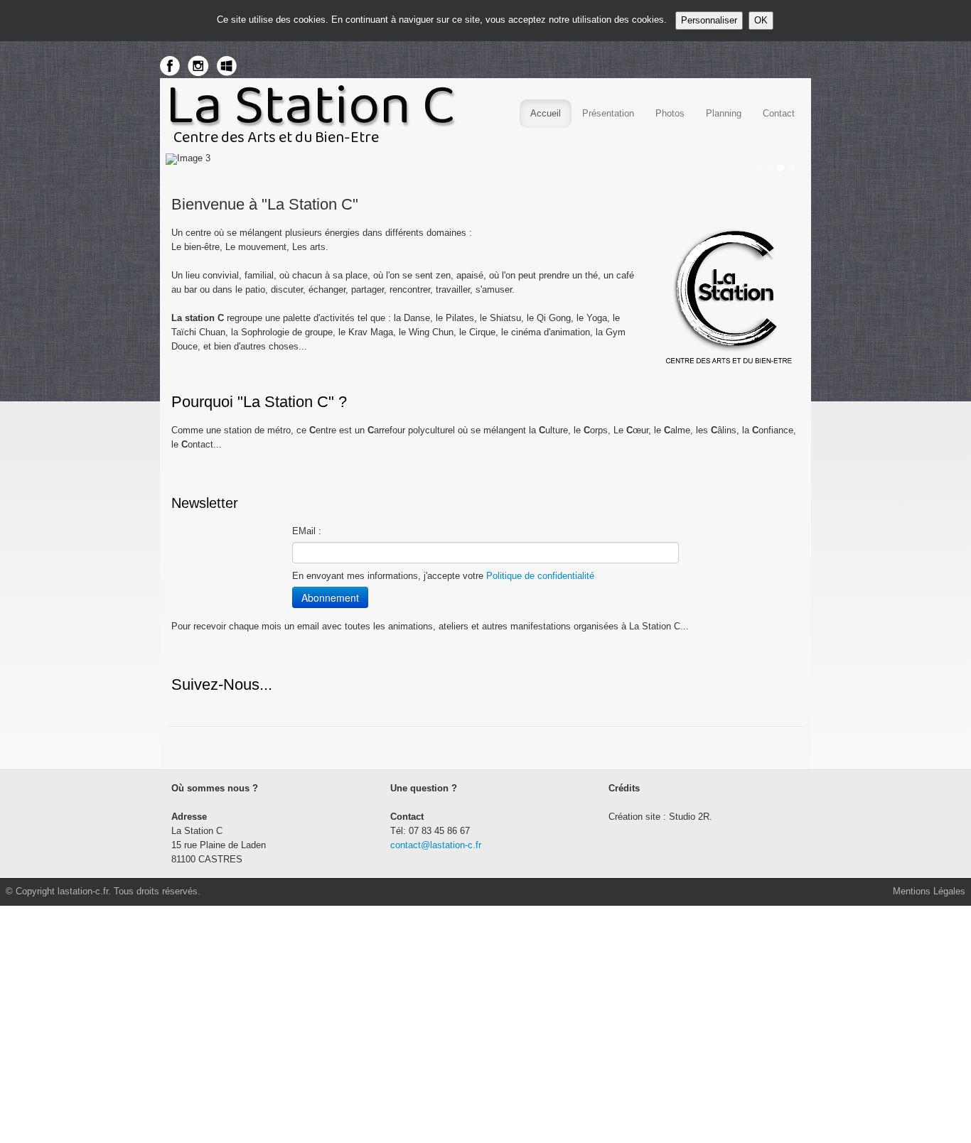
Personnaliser (709, 20)
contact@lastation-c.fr (435, 845)
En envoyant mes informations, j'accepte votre (443, 575)
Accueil (545, 113)
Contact (779, 113)
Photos (670, 113)
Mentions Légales (929, 891)
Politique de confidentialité (540, 575)
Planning (723, 113)
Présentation (608, 113)
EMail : (306, 531)
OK (761, 20)
